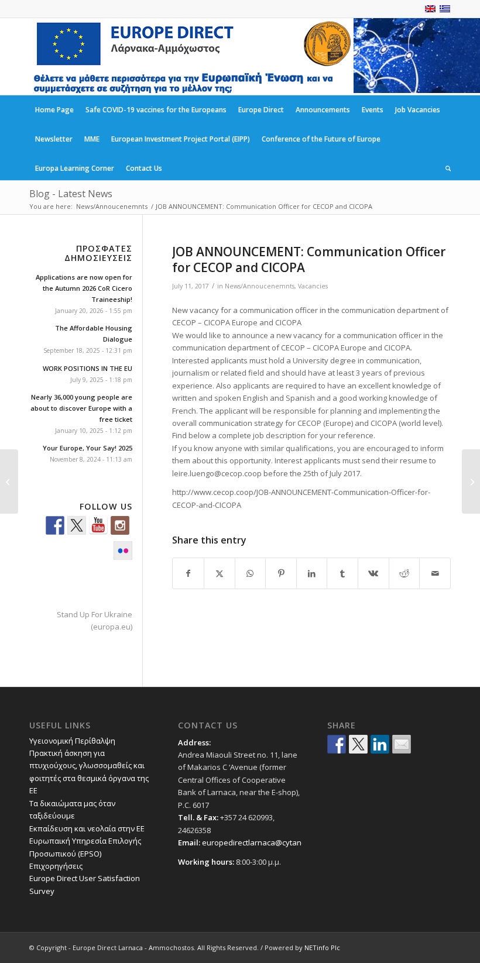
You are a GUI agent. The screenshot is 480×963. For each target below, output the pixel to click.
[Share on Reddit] (404, 573)
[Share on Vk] (373, 573)
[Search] (445, 168)
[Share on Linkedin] (380, 744)
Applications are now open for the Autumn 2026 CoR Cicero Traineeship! (84, 288)
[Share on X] (219, 573)
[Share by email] (401, 744)
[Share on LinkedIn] (312, 573)
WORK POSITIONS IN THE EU (87, 368)
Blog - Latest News (70, 193)
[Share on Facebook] (188, 573)
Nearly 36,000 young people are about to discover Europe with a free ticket (81, 408)
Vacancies (313, 286)
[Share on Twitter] (358, 744)
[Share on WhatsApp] (250, 573)
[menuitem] (54, 110)
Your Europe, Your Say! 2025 (87, 447)
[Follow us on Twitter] (76, 525)
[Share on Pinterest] (281, 573)
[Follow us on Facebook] (55, 525)
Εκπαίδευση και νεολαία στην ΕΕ (87, 828)
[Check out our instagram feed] (120, 525)
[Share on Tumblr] (342, 573)
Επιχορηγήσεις (56, 866)
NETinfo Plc (322, 947)
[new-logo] (191, 56)
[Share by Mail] (435, 573)
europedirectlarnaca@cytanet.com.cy (268, 842)
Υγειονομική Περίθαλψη (72, 740)
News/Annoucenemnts (259, 286)
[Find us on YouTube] (98, 525)
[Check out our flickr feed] (123, 550)
